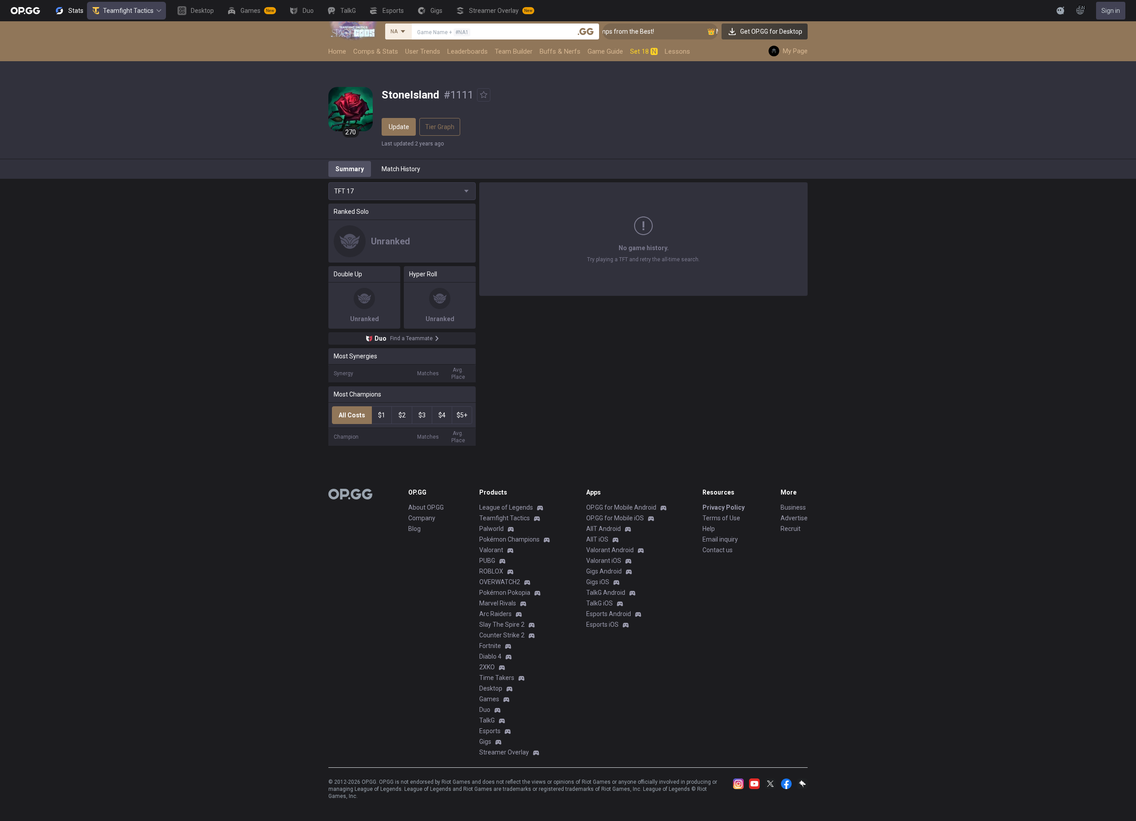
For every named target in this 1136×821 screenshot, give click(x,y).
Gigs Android (604, 571)
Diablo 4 (490, 656)
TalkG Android (605, 592)
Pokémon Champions (509, 539)
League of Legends (506, 507)
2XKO (487, 667)
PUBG (487, 560)
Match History (401, 169)
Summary (349, 169)
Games (489, 699)
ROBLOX (491, 571)
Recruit (791, 528)
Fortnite (490, 645)
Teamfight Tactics (128, 10)
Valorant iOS (603, 560)
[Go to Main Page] (25, 10)
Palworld (491, 528)
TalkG (487, 720)
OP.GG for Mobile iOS (615, 518)
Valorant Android (610, 550)
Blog (414, 528)
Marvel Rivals (497, 603)
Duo (484, 709)
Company (421, 518)
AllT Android (603, 528)
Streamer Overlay (504, 752)
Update (399, 126)
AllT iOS (597, 539)
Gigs (485, 741)
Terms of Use (721, 518)
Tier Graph (439, 126)
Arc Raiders (495, 613)
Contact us (717, 550)
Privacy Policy (723, 507)
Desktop (490, 688)
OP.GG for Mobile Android (621, 507)
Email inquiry (720, 539)
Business (793, 507)
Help (708, 528)
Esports (490, 731)
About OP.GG (426, 507)
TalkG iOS (599, 603)
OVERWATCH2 (499, 581)
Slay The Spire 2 (502, 624)
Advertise (794, 518)
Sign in (1110, 10)
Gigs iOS (597, 581)
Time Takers (496, 677)
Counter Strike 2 (502, 635)
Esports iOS (602, 624)
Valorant (491, 550)
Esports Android (608, 613)
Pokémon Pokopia (504, 592)
